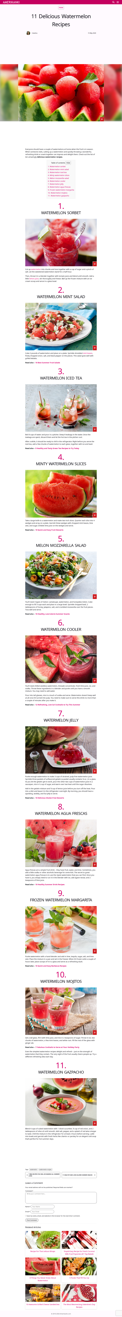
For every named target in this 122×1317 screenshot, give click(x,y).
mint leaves (87, 353)
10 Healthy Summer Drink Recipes (50, 884)
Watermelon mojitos (57, 193)
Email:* (27, 1212)
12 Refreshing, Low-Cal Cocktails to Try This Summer (57, 704)
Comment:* (29, 1191)
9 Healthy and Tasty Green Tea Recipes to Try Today (57, 448)
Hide (68, 163)
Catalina (34, 33)
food (61, 8)
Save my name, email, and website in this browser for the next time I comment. (53, 1216)
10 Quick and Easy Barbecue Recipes (50, 966)
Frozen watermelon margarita (61, 190)
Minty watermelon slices (58, 175)
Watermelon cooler (56, 181)
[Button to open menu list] (117, 2)
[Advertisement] (61, 49)
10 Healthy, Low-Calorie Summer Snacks (52, 614)
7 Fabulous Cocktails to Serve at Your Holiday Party (57, 1047)
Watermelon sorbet (57, 166)
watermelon (36, 269)
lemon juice (34, 278)
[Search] (113, 2)
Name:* (27, 1207)
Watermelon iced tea (57, 172)
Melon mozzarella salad (58, 178)
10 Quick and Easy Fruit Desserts (49, 530)
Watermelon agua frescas (59, 187)
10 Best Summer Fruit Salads (47, 362)
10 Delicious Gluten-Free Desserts (49, 798)
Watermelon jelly (56, 184)
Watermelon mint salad (58, 169)
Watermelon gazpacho (58, 195)
